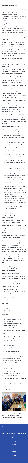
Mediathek (14, 451)
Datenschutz (14, 459)
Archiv (14, 448)
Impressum (14, 455)
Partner (14, 444)
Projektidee (14, 437)
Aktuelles (14, 441)
